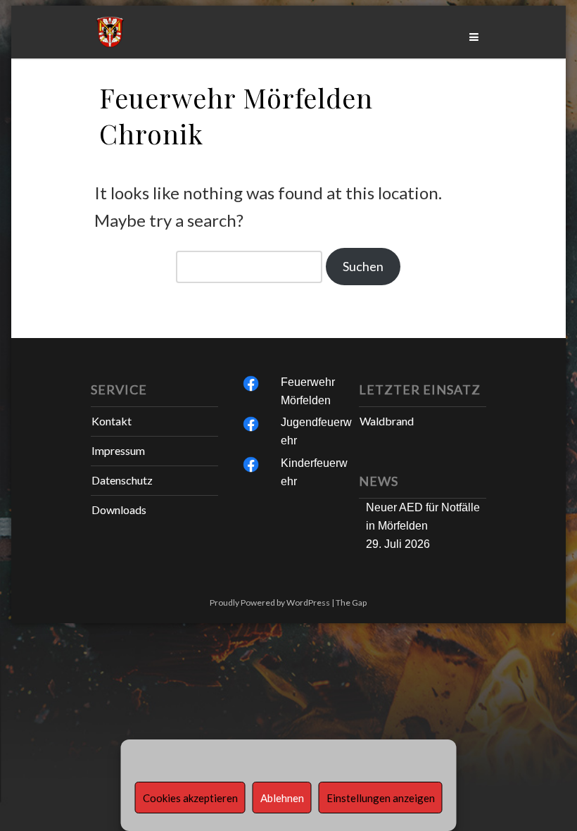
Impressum (118, 450)
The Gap (351, 602)
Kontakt (111, 420)
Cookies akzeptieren (190, 798)
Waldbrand (387, 420)
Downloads (118, 509)
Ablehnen (282, 798)
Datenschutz (122, 480)
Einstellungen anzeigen (380, 798)
